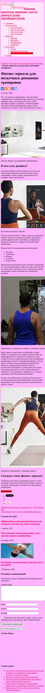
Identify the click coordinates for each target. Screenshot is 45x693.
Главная (4, 63)
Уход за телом (16, 34)
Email (3, 609)
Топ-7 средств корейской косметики (21, 512)
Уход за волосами (18, 30)
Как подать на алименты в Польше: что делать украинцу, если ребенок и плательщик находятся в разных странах (25, 673)
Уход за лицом (16, 28)
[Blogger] (9, 88)
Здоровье (9, 23)
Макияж (14, 38)
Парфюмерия (16, 43)
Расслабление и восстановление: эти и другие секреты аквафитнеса (20, 534)
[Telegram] (15, 88)
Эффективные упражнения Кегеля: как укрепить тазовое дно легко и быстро (21, 522)
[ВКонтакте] (2, 88)
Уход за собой (11, 25)
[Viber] (12, 88)
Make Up (9, 36)
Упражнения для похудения (22, 53)
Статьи (9, 55)
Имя (2, 604)
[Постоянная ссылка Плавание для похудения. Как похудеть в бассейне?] (17, 557)
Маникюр (15, 40)
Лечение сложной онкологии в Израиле (22, 677)
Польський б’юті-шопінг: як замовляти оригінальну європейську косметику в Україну (25, 685)
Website (4, 613)
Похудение (10, 47)
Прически (15, 45)
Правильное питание (19, 51)
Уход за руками (17, 32)
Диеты (13, 49)
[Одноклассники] (5, 88)
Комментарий (6, 585)
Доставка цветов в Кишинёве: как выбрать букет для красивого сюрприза (23, 680)
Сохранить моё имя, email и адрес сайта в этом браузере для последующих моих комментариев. (21, 619)
